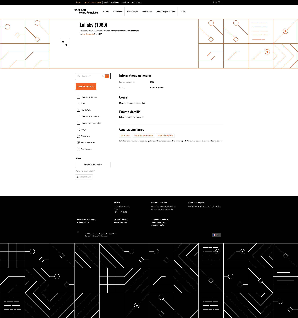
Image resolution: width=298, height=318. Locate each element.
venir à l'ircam (136, 2)
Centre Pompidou (120, 222)
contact (183, 11)
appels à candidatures (111, 2)
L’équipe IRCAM (83, 222)
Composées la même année (143, 135)
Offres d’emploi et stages (86, 219)
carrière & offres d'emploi (92, 2)
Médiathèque (132, 11)
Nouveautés (147, 11)
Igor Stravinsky (88, 34)
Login (215, 2)
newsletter (125, 2)
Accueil (106, 11)
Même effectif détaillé (165, 135)
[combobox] (93, 76)
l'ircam (78, 2)
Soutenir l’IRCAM (120, 219)
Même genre (125, 135)
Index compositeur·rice (166, 11)
